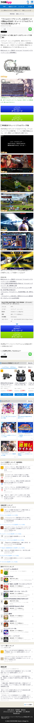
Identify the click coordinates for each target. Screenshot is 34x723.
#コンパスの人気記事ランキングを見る (10, 515)
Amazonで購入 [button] (7, 394)
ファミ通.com (26, 711)
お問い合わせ (10, 710)
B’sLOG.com (16, 713)
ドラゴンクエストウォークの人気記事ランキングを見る (13, 524)
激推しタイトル (20, 14)
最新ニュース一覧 (26, 10)
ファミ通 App (6, 2)
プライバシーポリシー (9, 711)
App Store (17, 109)
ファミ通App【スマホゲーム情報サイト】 (11, 10)
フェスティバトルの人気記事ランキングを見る (11, 533)
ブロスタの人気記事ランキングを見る (9, 561)
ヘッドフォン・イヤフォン (9, 367)
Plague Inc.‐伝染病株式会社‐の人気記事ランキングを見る (13, 547)
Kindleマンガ (22, 367)
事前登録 (12, 14)
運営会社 (23, 710)
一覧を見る (30, 363)
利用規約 (17, 710)
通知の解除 (19, 711)
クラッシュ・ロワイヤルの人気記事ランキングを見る (13, 540)
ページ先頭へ (29, 704)
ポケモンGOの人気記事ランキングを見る (10, 555)
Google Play (17, 118)
